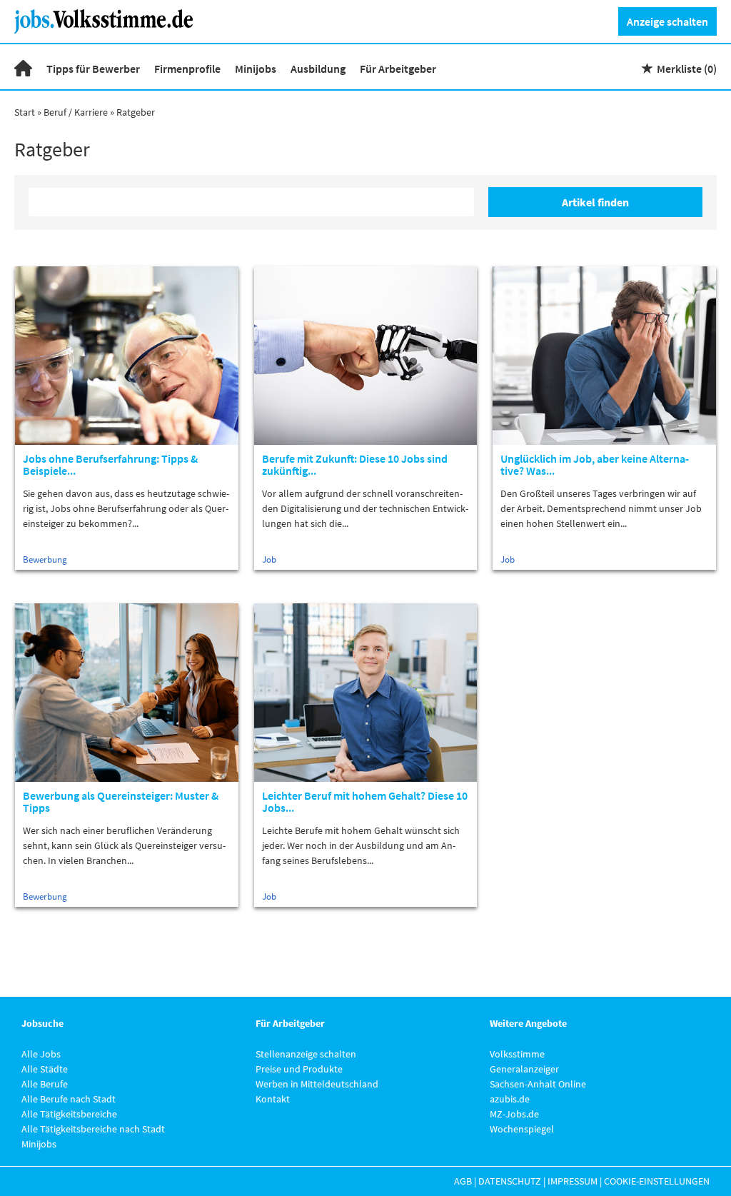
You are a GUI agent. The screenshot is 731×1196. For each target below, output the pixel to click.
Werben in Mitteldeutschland (317, 1083)
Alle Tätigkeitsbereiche (69, 1113)
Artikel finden (595, 202)
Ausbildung (318, 68)
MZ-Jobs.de (514, 1113)
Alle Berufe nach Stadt (68, 1098)
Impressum (573, 1181)
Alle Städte (44, 1068)
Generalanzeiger (524, 1068)
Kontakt (273, 1098)
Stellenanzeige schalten (306, 1053)
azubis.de (510, 1098)
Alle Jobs (41, 1053)
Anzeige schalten (667, 21)
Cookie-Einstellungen (657, 1181)
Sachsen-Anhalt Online (538, 1083)
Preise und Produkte (299, 1068)
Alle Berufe (44, 1083)
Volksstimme (517, 1053)
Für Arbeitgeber (398, 68)
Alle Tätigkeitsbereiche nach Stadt (93, 1128)
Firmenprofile (187, 68)
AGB (463, 1181)
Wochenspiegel (522, 1128)
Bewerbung (45, 559)
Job (269, 559)
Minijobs (255, 68)
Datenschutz (509, 1181)
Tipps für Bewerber (93, 68)
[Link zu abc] (108, 20)
